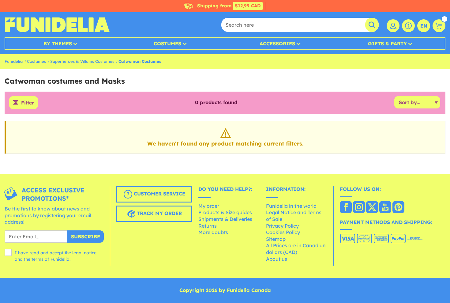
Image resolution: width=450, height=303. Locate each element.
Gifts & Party (387, 43)
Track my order (158, 213)
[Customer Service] (408, 25)
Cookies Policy (283, 232)
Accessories (277, 43)
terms (37, 259)
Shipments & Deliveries (225, 219)
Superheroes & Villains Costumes (82, 61)
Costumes (167, 43)
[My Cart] (439, 25)
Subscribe (85, 236)
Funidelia (14, 61)
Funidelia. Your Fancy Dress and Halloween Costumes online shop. (57, 24)
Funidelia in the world (291, 206)
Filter (27, 103)
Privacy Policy (282, 226)
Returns (207, 226)
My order (208, 206)
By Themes (57, 43)
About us (276, 259)
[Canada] (346, 207)
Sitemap (276, 239)
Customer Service (158, 194)
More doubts (213, 232)
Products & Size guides (225, 212)
